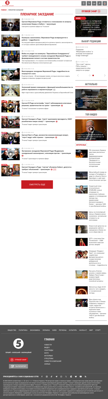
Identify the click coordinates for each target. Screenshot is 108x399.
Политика (23, 330)
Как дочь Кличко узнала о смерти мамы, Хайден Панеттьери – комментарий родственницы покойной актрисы (97, 276)
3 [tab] (102, 140)
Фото (46, 353)
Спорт (98, 330)
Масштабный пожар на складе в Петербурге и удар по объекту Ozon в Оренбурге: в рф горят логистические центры (97, 176)
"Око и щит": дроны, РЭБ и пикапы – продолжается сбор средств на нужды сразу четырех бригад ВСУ (84, 69)
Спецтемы (48, 358)
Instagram (46, 376)
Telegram (56, 376)
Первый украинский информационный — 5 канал (7, 3)
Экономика (35, 330)
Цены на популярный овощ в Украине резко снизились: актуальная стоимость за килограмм (97, 216)
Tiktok (51, 376)
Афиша (47, 364)
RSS (85, 376)
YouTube (80, 376)
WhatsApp (61, 376)
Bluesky (75, 376)
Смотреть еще (37, 184)
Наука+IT (83, 330)
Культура (73, 330)
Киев (54, 330)
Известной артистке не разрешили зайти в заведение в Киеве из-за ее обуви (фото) (97, 229)
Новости (48, 345)
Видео (47, 347)
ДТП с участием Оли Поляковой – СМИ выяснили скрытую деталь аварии (96, 241)
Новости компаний (52, 361)
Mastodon (71, 376)
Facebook (41, 376)
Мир (91, 330)
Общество (12, 330)
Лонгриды (48, 350)
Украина (46, 330)
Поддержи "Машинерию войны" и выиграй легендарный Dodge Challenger (84, 53)
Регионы (62, 330)
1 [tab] (89, 75)
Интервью (48, 356)
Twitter (66, 376)
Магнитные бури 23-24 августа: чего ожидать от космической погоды (97, 290)
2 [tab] (93, 75)
